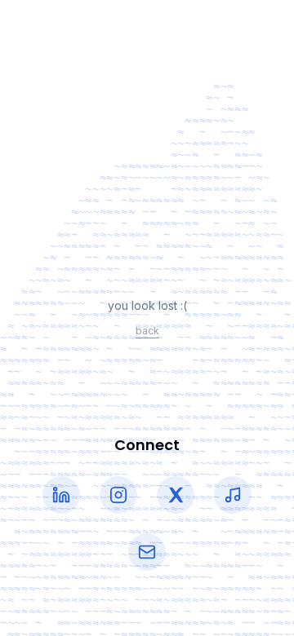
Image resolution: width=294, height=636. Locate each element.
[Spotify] (233, 495)
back (147, 331)
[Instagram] (118, 495)
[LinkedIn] (61, 495)
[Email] (147, 552)
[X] (175, 495)
